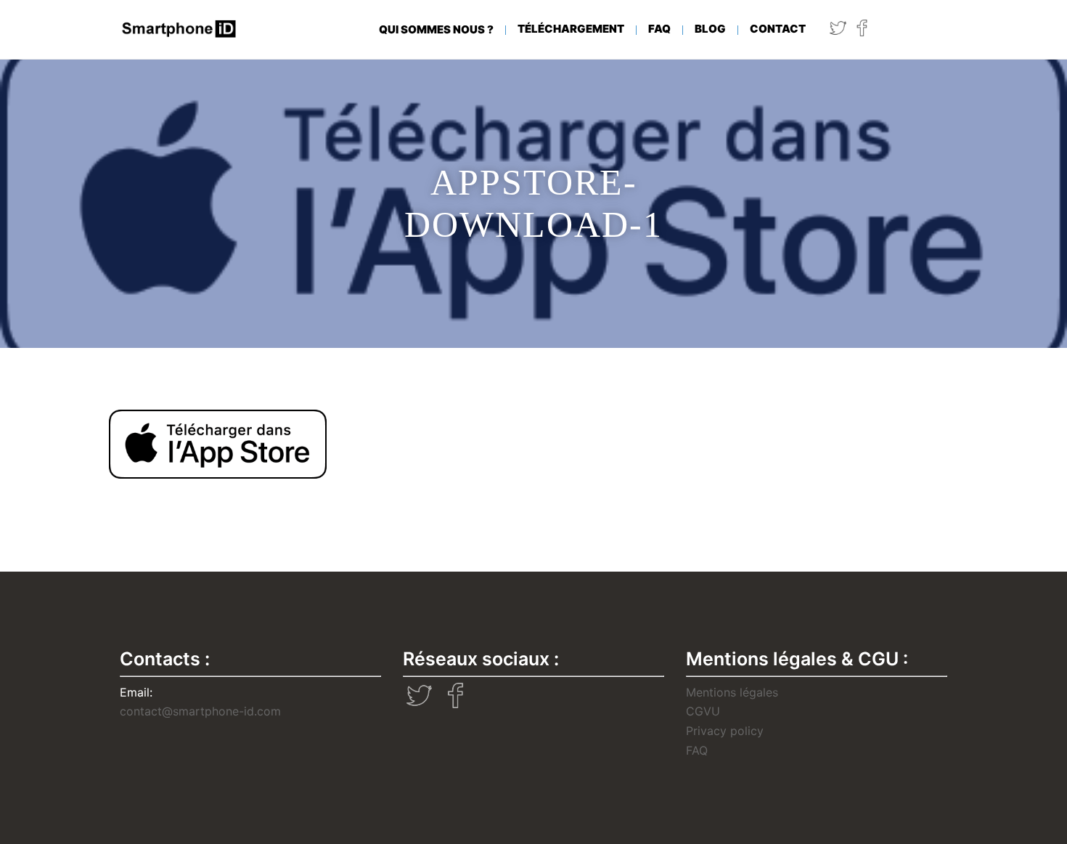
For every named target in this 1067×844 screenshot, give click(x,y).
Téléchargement (571, 29)
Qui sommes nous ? (436, 29)
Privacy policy (725, 730)
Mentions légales (732, 692)
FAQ (659, 29)
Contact (778, 29)
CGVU (703, 711)
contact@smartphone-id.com (200, 711)
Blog (710, 29)
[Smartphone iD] (180, 29)
